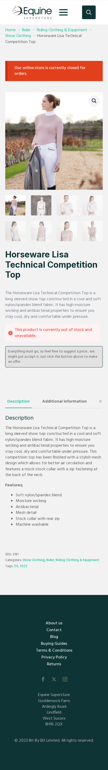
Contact (54, 630)
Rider (26, 30)
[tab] (18, 401)
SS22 (23, 566)
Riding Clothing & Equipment (62, 30)
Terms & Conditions (54, 650)
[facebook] (43, 679)
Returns (54, 664)
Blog (54, 637)
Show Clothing (18, 36)
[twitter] (54, 679)
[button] (94, 100)
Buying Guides (54, 644)
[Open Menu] (63, 12)
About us (54, 623)
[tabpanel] (54, 476)
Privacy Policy (54, 657)
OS (16, 566)
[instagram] (65, 679)
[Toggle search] (89, 12)
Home (10, 30)
